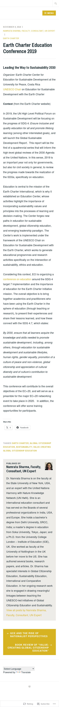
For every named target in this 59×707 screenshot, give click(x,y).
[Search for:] (55, 3)
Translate (26, 672)
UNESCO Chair (12, 89)
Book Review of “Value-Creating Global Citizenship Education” (28, 647)
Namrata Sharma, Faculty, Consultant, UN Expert (29, 31)
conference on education (17, 279)
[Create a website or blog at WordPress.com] (29, 686)
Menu (50, 13)
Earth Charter (11, 38)
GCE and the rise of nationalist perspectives (29, 634)
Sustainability (24, 447)
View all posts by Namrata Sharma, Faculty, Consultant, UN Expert (26, 612)
